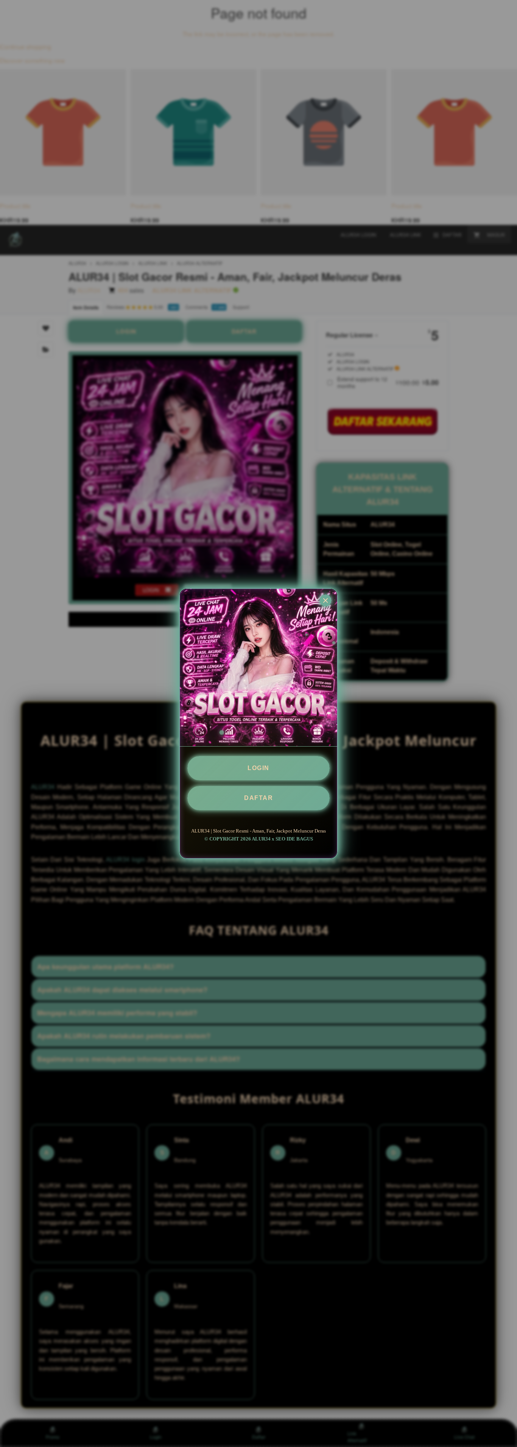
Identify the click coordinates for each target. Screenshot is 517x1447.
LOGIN (258, 768)
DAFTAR (258, 798)
